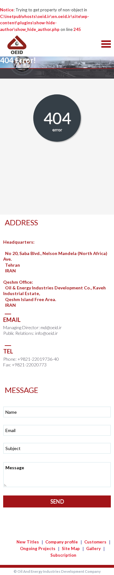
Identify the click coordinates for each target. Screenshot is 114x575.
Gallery (93, 548)
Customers (95, 541)
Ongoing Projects (37, 548)
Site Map (71, 548)
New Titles (27, 541)
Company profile (61, 541)
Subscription (63, 555)
